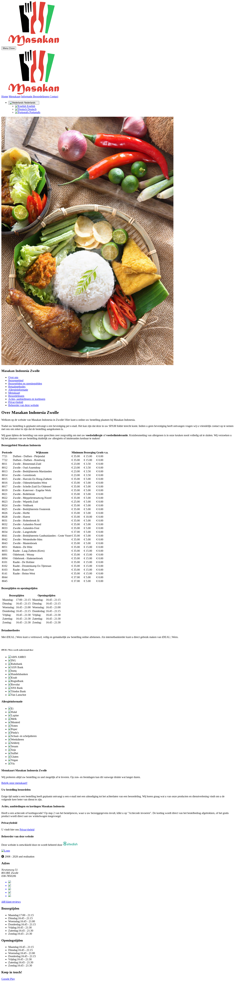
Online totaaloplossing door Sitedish (21, 982)
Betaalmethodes (16, 386)
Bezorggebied (15, 380)
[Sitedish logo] (5, 850)
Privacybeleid (15, 402)
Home (4, 96)
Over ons (13, 377)
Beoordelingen (41, 96)
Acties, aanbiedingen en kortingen (26, 399)
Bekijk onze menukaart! (14, 783)
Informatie (27, 96)
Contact (54, 96)
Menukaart (14, 96)
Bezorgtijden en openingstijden (25, 383)
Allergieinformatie (18, 389)
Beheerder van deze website (23, 405)
